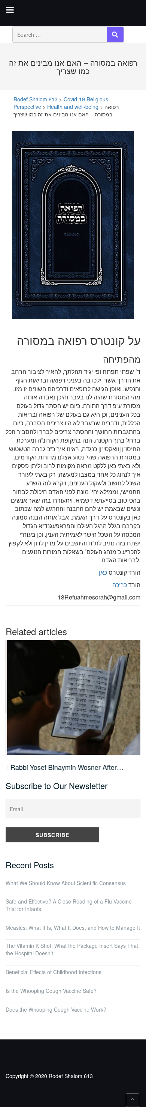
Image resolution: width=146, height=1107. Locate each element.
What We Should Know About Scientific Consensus (66, 883)
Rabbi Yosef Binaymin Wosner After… (65, 767)
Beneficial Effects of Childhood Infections (53, 972)
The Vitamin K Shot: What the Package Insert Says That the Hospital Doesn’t (72, 949)
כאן (103, 572)
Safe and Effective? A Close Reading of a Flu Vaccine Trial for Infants (69, 905)
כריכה (119, 584)
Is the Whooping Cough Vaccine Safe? (51, 990)
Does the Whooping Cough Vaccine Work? (56, 1009)
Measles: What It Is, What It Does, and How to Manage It (73, 927)
